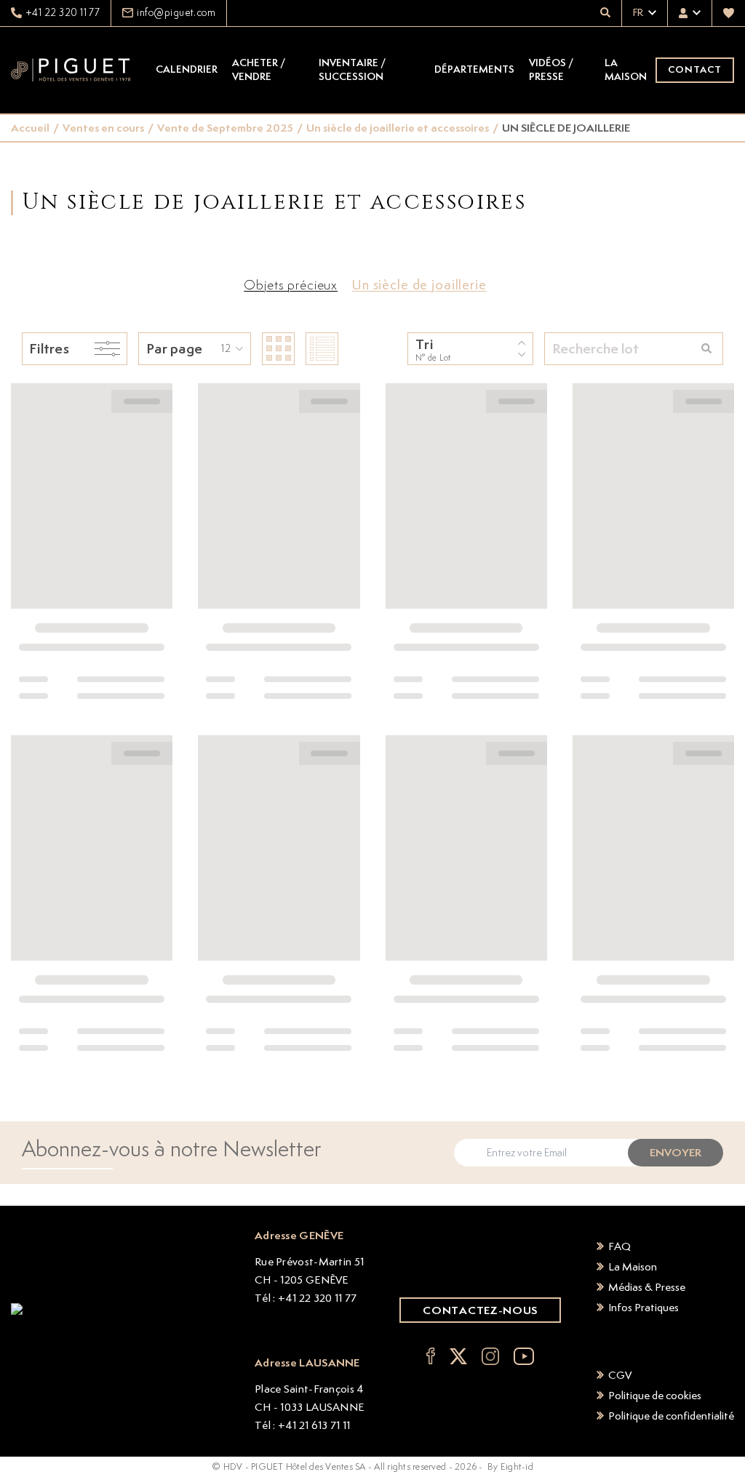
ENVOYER (675, 1152)
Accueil (30, 127)
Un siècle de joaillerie (419, 284)
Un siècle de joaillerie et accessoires (397, 127)
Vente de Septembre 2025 (225, 127)
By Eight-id (510, 1466)
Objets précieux (291, 284)
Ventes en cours (103, 127)
